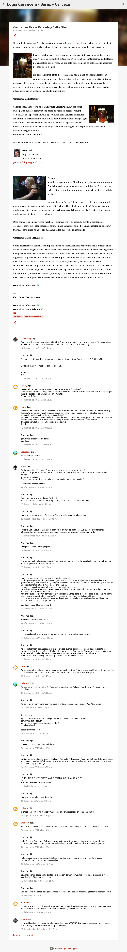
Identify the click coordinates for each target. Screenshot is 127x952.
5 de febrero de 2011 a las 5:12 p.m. (36, 609)
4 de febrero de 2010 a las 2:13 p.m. (36, 487)
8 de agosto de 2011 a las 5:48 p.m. (36, 748)
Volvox (24, 919)
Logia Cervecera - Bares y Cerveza (38, 4)
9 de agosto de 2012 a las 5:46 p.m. (36, 847)
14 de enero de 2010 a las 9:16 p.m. (36, 400)
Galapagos (25, 452)
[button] (14, 35)
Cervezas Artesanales (34, 316)
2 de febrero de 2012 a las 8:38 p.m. (36, 767)
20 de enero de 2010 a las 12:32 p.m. (37, 459)
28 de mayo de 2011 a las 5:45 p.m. (36, 659)
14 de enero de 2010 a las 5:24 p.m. (36, 348)
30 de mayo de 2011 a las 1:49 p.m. (36, 693)
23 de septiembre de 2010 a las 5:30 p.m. (39, 519)
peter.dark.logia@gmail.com (27, 162)
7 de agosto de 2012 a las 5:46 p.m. (36, 830)
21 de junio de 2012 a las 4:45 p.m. (36, 801)
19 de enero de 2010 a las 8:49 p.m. (36, 445)
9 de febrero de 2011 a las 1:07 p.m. (36, 623)
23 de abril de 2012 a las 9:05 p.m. (36, 786)
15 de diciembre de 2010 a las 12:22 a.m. (39, 536)
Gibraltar (80, 43)
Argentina (18, 316)
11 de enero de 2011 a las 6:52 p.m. (36, 550)
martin (24, 903)
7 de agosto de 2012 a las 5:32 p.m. (36, 815)
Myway (24, 386)
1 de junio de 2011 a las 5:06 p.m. (35, 708)
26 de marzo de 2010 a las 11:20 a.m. (37, 504)
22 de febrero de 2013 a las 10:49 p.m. (37, 864)
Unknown (25, 808)
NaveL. (24, 466)
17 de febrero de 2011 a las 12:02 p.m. (37, 638)
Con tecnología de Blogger (65, 948)
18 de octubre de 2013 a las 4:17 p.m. (37, 895)
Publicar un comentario (23, 935)
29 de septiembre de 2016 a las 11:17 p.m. (39, 929)
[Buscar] (73, 4)
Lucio (23, 666)
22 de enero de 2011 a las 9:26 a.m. (36, 567)
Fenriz (23, 407)
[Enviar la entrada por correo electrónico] (14, 314)
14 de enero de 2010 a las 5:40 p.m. (36, 378)
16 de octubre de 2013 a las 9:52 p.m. (37, 881)
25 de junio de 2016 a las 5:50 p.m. (36, 912)
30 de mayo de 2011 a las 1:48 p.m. (36, 676)
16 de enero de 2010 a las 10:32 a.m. (37, 428)
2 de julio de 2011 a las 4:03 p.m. (35, 733)
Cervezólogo (26, 338)
